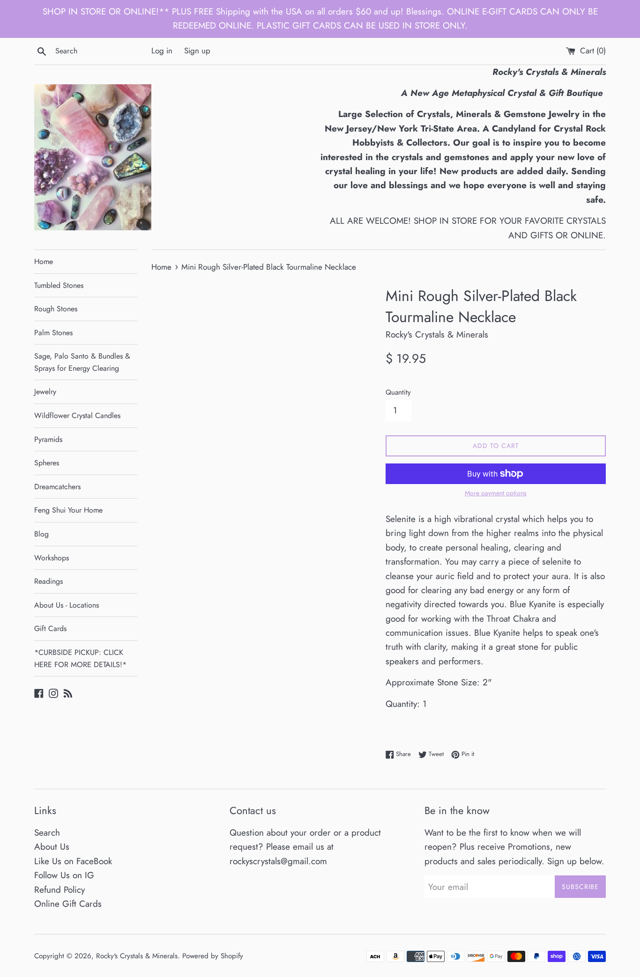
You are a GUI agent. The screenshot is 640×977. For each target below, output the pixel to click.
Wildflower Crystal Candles (77, 415)
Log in (161, 50)
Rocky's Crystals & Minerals (137, 956)
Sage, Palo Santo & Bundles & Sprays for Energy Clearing (82, 362)
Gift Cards (50, 628)
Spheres (46, 462)
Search (47, 832)
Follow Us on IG (64, 875)
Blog (41, 534)
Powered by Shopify (212, 956)
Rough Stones (55, 308)
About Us (51, 846)
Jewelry (45, 391)
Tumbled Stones (58, 285)
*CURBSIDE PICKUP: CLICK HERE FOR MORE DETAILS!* (80, 658)
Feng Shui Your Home (68, 510)
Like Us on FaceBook (73, 861)
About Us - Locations (66, 605)
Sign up (197, 50)
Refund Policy (59, 889)
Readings (48, 581)
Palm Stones (53, 332)
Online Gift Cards (68, 903)
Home (43, 261)
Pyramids (48, 439)
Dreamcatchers (57, 486)
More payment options (496, 493)
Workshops (51, 557)
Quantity (398, 392)
